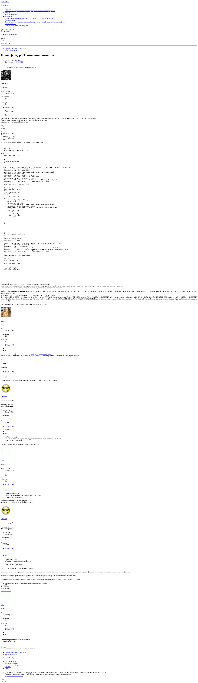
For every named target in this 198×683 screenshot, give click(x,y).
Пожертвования (10, 24)
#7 (6, 634)
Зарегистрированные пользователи (17, 22)
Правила (8, 9)
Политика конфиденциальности (16, 665)
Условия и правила (11, 663)
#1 (6, 115)
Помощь (8, 667)
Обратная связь (10, 661)
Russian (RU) (9, 658)
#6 (6, 555)
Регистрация (5, 43)
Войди (119, 299)
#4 (6, 433)
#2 (6, 350)
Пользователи (10, 20)
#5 (6, 490)
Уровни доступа (30, 11)
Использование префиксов (45, 11)
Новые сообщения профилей (28, 18)
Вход (2, 40)
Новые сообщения (11, 14)
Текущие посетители (37, 22)
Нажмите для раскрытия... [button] (14, 441)
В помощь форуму (21, 26)
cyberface (17, 60)
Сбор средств (9, 26)
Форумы (8, 13)
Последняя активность (47, 18)
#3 (6, 377)
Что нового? (9, 16)
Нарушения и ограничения (14, 11)
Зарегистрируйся (131, 299)
